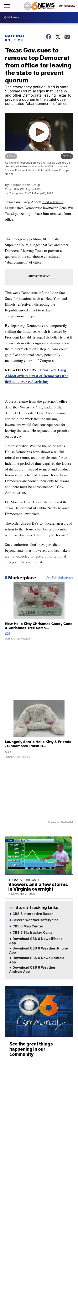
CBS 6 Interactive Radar (32, 914)
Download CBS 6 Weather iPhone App (38, 951)
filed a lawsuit (52, 201)
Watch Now (66, 6)
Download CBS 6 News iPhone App (36, 941)
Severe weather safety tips (35, 920)
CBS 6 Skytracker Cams (32, 933)
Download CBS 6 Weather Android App (32, 970)
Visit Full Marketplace (59, 577)
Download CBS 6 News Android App (36, 960)
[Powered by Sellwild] (67, 822)
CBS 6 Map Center (27, 926)
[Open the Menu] (7, 6)
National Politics (15, 38)
